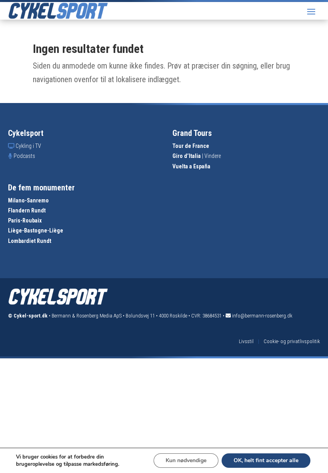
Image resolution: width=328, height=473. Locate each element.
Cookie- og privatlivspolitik (292, 341)
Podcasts (24, 156)
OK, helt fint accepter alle (266, 460)
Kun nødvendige (186, 460)
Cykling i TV (28, 146)
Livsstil (246, 341)
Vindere (212, 156)
